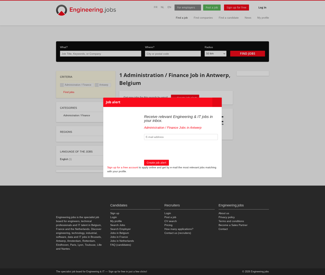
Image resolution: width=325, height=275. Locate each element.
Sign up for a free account (122, 167)
